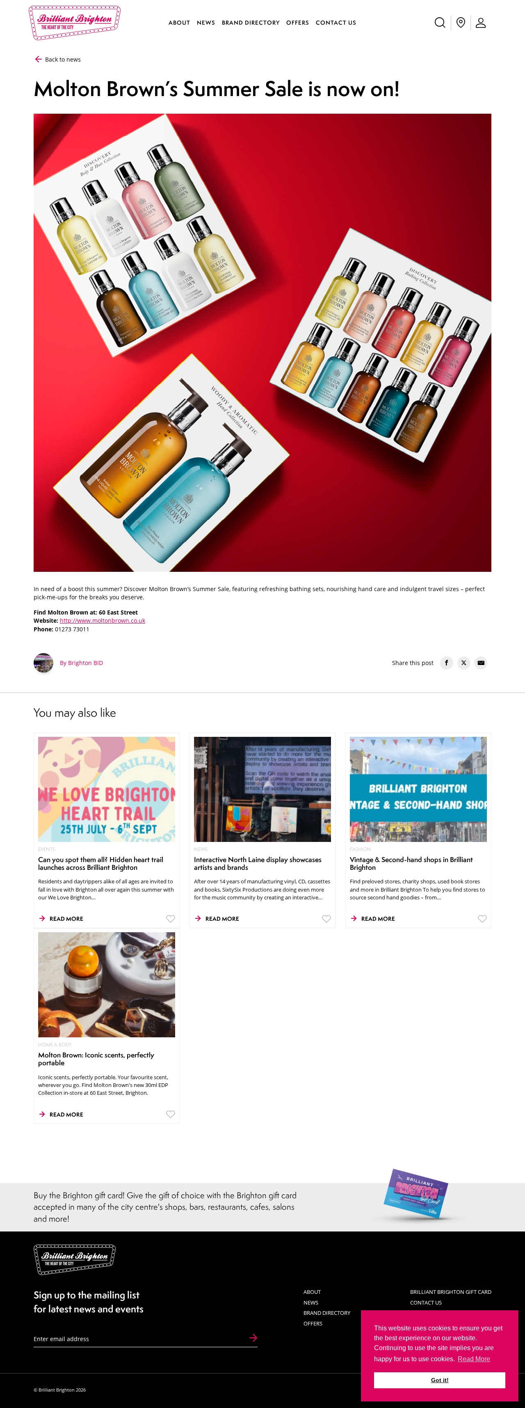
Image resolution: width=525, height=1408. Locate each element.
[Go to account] (481, 23)
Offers (297, 22)
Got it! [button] (440, 1380)
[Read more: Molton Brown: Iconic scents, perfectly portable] (107, 984)
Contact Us (336, 22)
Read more (66, 918)
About (179, 22)
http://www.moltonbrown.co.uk (102, 620)
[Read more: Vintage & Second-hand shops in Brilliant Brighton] (418, 789)
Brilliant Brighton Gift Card (450, 1292)
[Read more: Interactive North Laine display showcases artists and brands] (262, 789)
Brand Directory (251, 22)
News (206, 22)
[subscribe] (253, 1338)
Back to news (62, 59)
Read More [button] (474, 1358)
